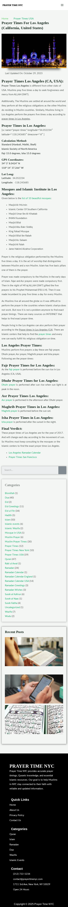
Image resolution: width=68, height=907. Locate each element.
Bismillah (9, 493)
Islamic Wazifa (12, 528)
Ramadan (9, 568)
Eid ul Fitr (10, 511)
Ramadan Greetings (15, 585)
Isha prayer (7, 422)
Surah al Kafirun (13, 594)
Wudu (8, 616)
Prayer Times (12, 546)
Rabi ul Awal (11, 563)
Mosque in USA (13, 533)
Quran (8, 559)
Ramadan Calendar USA (17, 581)
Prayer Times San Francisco (23, 457)
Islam (7, 520)
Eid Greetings (12, 506)
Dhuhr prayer (8, 385)
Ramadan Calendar (14, 572)
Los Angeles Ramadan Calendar (25, 453)
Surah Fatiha (11, 603)
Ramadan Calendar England (19, 577)
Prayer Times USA (24, 18)
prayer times (45, 334)
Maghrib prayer (9, 411)
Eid (6, 502)
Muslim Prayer (12, 537)
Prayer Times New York (17, 550)
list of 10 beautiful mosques (36, 198)
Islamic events (12, 524)
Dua (7, 498)
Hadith (8, 515)
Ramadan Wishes (14, 590)
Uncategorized (12, 607)
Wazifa (8, 612)
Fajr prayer (14, 369)
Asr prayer (7, 400)
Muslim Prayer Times (16, 542)
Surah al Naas (12, 599)
